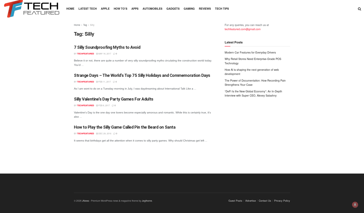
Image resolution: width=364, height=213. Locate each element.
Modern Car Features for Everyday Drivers (250, 52)
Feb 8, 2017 (104, 105)
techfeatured (85, 53)
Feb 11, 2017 (104, 81)
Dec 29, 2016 (104, 133)
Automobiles (152, 8)
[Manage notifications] (355, 205)
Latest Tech (87, 8)
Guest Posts (235, 200)
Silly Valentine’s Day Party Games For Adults (113, 99)
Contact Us (265, 200)
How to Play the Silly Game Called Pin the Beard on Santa (124, 127)
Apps (134, 8)
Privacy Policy (282, 200)
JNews (85, 200)
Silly (92, 24)
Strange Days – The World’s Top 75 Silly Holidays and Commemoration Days (142, 75)
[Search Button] (359, 8)
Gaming (189, 8)
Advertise (250, 200)
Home (70, 8)
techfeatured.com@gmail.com (243, 29)
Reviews (205, 8)
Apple (105, 8)
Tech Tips (222, 8)
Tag (85, 24)
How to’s (120, 8)
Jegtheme (147, 200)
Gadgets (173, 8)
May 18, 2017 (104, 53)
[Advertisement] (257, 131)
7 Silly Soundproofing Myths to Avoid (107, 47)
